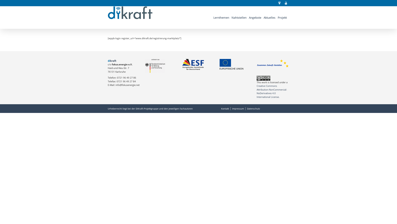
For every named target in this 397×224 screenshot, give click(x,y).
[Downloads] (279, 3)
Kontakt (225, 108)
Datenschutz (253, 108)
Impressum (238, 108)
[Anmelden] (286, 3)
